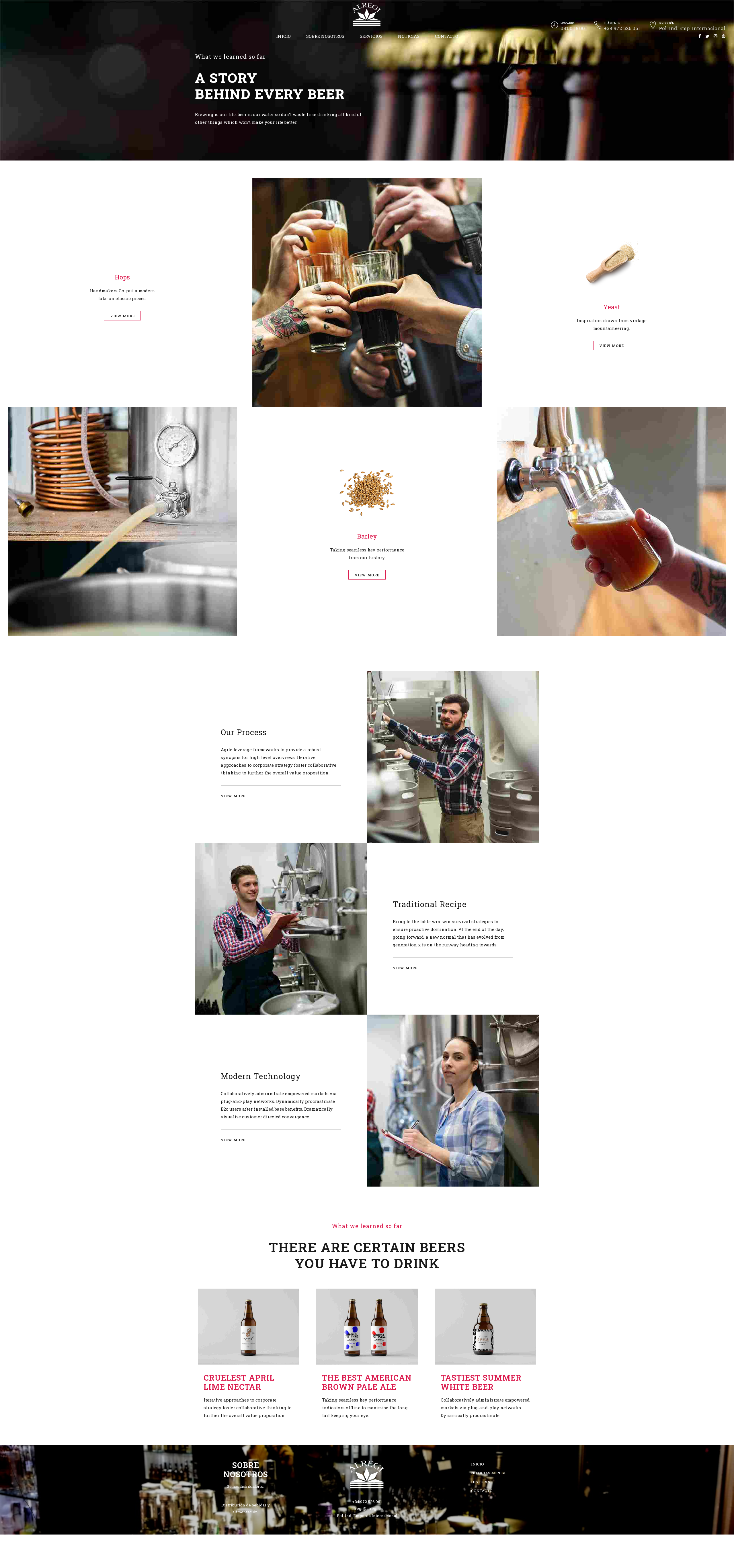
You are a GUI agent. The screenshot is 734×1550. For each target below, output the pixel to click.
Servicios (371, 36)
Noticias (408, 36)
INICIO (283, 36)
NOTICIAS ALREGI (488, 1472)
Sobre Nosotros (325, 36)
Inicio (477, 1464)
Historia (480, 1481)
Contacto (446, 36)
